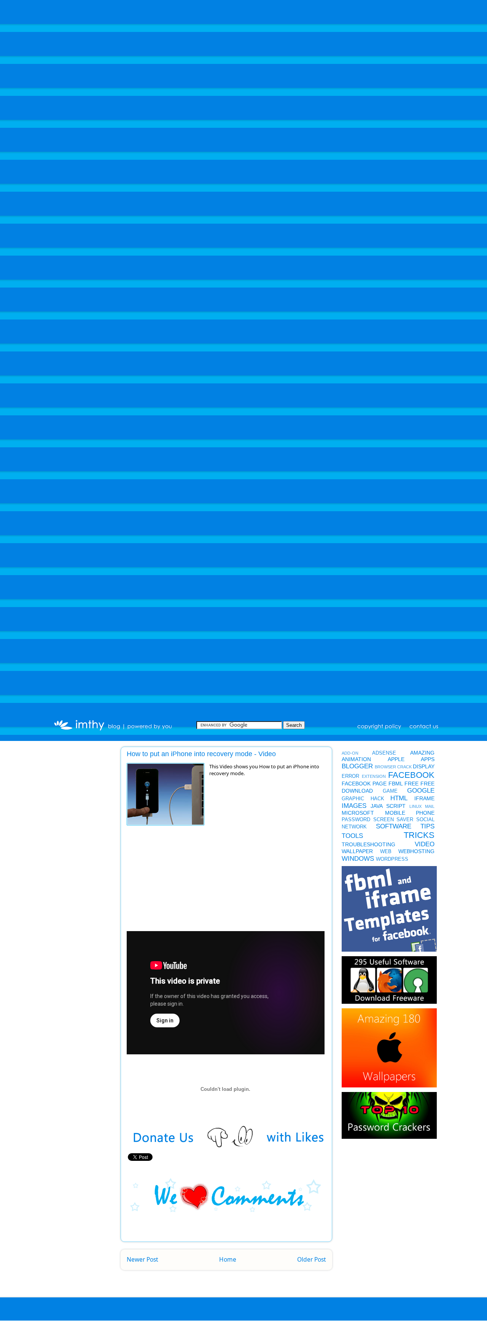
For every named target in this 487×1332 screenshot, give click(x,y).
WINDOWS (358, 858)
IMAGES (354, 805)
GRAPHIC (353, 798)
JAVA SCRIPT (388, 806)
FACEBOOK (411, 775)
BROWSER (385, 767)
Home (227, 1259)
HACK (377, 798)
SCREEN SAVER (393, 819)
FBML (395, 783)
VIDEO (424, 844)
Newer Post (142, 1259)
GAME (390, 791)
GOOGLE (420, 790)
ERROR (350, 776)
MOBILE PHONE (410, 813)
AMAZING (422, 753)
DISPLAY (423, 766)
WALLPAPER (357, 851)
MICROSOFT (358, 813)
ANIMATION (356, 759)
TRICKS (419, 835)
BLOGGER (357, 766)
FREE (411, 783)
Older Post (311, 1259)
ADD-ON (350, 753)
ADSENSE (384, 753)
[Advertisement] (175, 880)
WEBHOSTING (416, 851)
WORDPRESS (392, 859)
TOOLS (352, 835)
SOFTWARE (393, 826)
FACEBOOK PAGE (364, 783)
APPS (427, 759)
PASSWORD (356, 819)
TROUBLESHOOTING (368, 844)
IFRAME (424, 798)
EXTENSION (374, 776)
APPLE (396, 759)
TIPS (427, 826)
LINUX (415, 806)
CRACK (404, 767)
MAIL (429, 806)
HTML (398, 798)
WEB (386, 851)
